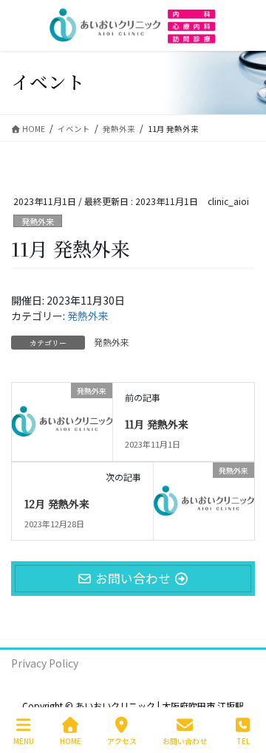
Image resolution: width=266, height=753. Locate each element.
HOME (70, 740)
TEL (243, 740)
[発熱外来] (62, 414)
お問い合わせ (185, 740)
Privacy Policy (44, 663)
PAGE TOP (242, 686)
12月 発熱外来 (56, 503)
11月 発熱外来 (156, 424)
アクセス (122, 740)
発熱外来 (37, 221)
